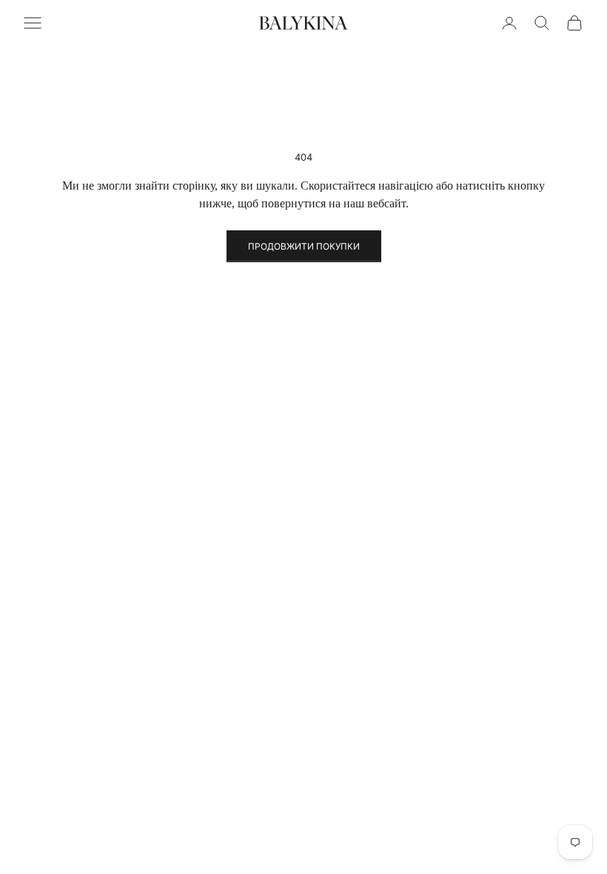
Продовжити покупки (304, 246)
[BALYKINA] (303, 23)
